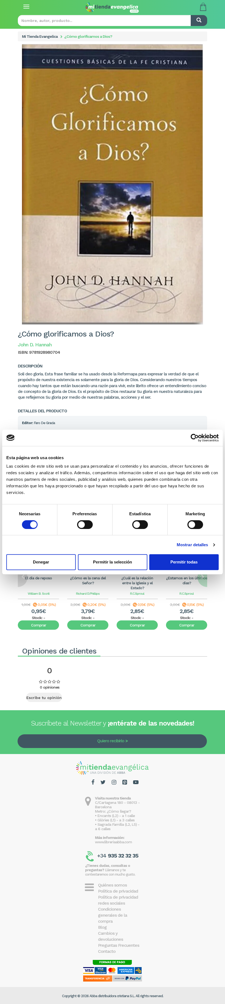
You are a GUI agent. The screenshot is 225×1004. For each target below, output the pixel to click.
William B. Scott (38, 594)
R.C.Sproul (137, 594)
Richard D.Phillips (88, 594)
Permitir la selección (112, 562)
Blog (102, 927)
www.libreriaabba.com (113, 842)
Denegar (41, 562)
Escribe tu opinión (44, 697)
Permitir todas (184, 562)
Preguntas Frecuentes (118, 945)
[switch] (85, 524)
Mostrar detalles (192, 544)
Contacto (107, 951)
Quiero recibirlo (110, 740)
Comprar (38, 625)
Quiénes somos (112, 885)
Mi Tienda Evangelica (40, 36)
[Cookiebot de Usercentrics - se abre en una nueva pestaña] (195, 438)
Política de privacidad (118, 891)
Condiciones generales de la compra (112, 915)
